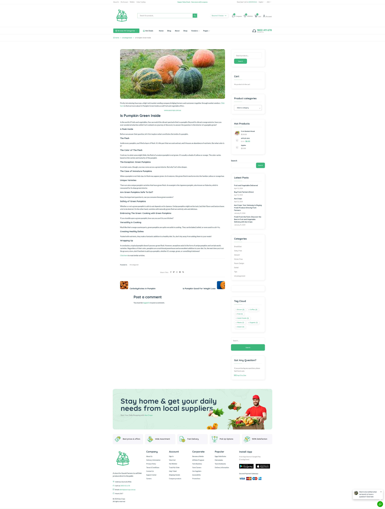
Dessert (237, 255)
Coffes (253, 309)
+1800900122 (252, 2)
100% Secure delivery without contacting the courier (192, 2)
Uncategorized (127, 38)
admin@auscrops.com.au (127, 489)
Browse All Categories (126, 31)
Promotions (196, 478)
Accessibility (196, 475)
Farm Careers (196, 467)
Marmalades (219, 460)
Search (240, 61)
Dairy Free (238, 251)
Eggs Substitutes (220, 456)
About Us (116, 2)
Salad (236, 268)
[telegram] (180, 272)
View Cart (172, 460)
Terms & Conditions (152, 467)
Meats (240, 322)
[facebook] (171, 272)
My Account (124, 2)
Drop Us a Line (241, 375)
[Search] (195, 16)
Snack (240, 327)
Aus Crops (238, 199)
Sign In (171, 456)
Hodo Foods (243, 318)
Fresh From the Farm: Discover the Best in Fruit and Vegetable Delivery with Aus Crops (247, 219)
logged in (146, 303)
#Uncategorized (134, 265)
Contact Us (150, 471)
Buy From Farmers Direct (244, 192)
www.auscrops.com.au (172, 110)
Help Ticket (173, 471)
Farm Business (197, 464)
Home (117, 38)
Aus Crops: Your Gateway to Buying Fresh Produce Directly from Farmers (248, 207)
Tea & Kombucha (220, 464)
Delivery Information (153, 460)
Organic (254, 322)
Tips (235, 272)
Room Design (239, 263)
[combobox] (248, 107)
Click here (124, 255)
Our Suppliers (196, 471)
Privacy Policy (151, 464)
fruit (240, 314)
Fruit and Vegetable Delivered (246, 185)
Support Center (151, 475)
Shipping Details (174, 475)
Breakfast (238, 246)
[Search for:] (248, 340)
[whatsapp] (177, 272)
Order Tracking (140, 2)
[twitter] (173, 272)
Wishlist (132, 2)
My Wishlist (173, 464)
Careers (149, 478)
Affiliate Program (198, 460)
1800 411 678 (264, 30)
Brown (240, 309)
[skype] (183, 272)
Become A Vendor (218, 16)
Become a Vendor (198, 456)
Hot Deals (149, 31)
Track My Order (174, 467)
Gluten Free (238, 259)
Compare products (175, 478)
